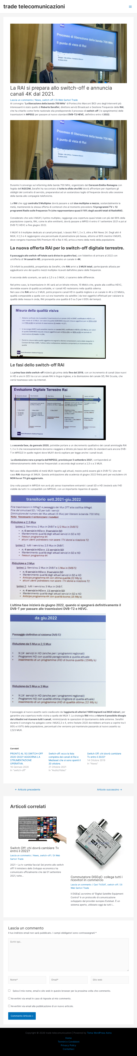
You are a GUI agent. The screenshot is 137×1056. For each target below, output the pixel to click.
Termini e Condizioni (68, 1041)
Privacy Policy (68, 1045)
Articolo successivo (109, 789)
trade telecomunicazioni (34, 6)
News (38, 100)
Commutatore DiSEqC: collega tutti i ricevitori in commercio (96, 878)
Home (68, 1038)
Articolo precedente (27, 789)
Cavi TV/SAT (100, 884)
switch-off (47, 100)
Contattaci (68, 1049)
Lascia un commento (21, 100)
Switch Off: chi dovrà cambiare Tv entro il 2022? (34, 849)
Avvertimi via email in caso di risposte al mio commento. (41, 998)
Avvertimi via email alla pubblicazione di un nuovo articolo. (42, 1006)
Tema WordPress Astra (99, 1033)
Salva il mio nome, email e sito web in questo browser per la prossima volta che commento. (62, 991)
